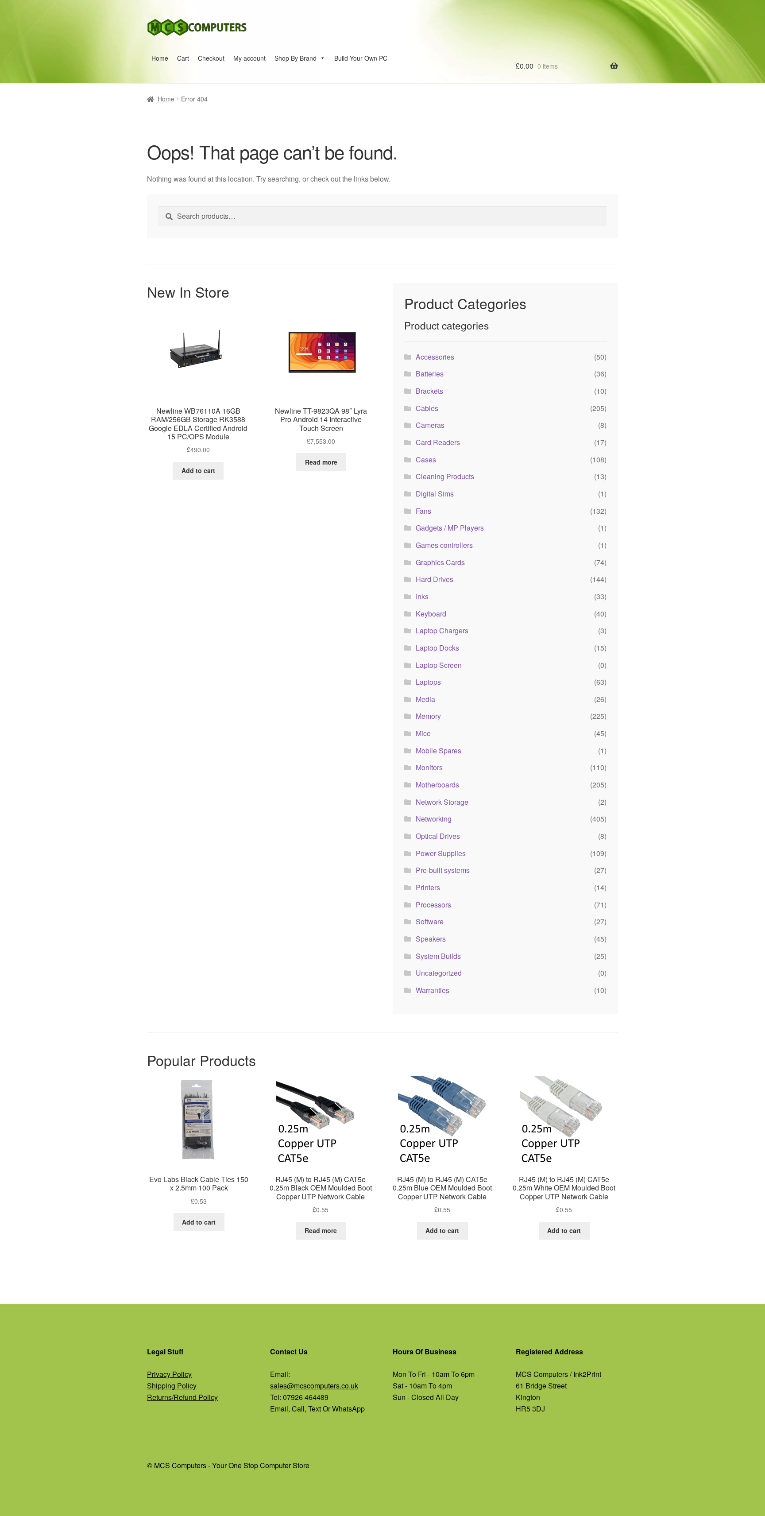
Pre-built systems (443, 870)
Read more (321, 462)
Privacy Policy (169, 1374)
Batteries (430, 373)
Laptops (428, 682)
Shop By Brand (295, 58)
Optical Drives (438, 836)
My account (249, 58)
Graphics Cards (440, 562)
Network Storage (442, 802)
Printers (428, 887)
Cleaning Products (445, 476)
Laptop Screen (439, 665)
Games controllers (444, 545)
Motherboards (437, 784)
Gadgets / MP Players (450, 528)
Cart (183, 58)
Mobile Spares (438, 750)
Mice (423, 733)
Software (430, 921)
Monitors (429, 767)
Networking (434, 819)
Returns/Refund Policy (182, 1397)
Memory (428, 716)
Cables (427, 408)
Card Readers (438, 442)
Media (425, 699)
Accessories (435, 357)
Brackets (429, 391)
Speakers (431, 939)
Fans (423, 511)
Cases (426, 459)
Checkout (211, 58)
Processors (433, 905)
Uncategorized (439, 973)
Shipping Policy (172, 1385)
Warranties (432, 990)
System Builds (438, 956)
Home (159, 58)
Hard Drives (434, 579)
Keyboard (431, 614)
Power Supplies (441, 853)
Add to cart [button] (198, 470)
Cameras (430, 425)
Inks (422, 596)
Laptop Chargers (442, 630)
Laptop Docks (437, 648)
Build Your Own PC (360, 58)
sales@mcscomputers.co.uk (314, 1385)
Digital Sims (435, 494)
